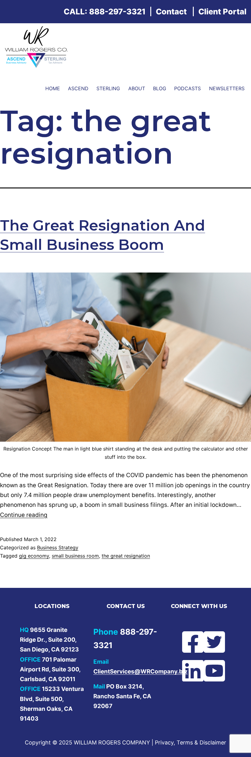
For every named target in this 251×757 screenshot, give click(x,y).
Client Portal (222, 11)
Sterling (108, 88)
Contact (171, 11)
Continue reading (23, 514)
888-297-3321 (117, 11)
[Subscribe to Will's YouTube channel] (210, 670)
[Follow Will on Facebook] (188, 642)
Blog (159, 88)
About (136, 88)
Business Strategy (57, 547)
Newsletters (227, 88)
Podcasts (187, 88)
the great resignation (126, 556)
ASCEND (78, 88)
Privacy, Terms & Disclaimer (190, 742)
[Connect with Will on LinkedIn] (188, 670)
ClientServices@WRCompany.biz (140, 671)
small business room (75, 556)
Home (52, 88)
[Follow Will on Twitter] (210, 642)
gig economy (34, 556)
